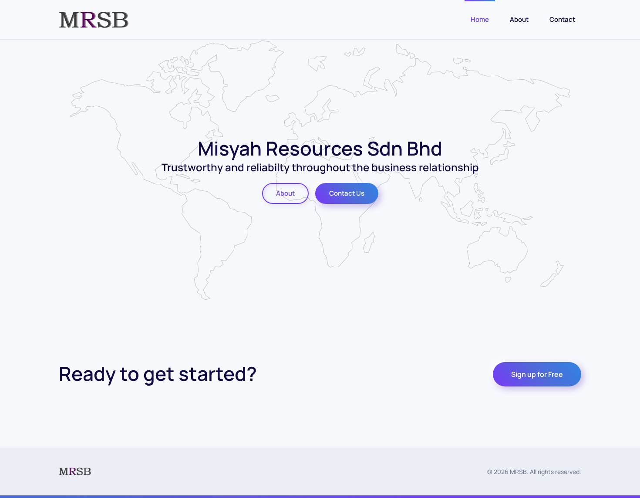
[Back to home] (94, 19)
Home (480, 19)
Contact (562, 19)
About (519, 19)
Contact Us (346, 193)
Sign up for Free (537, 374)
